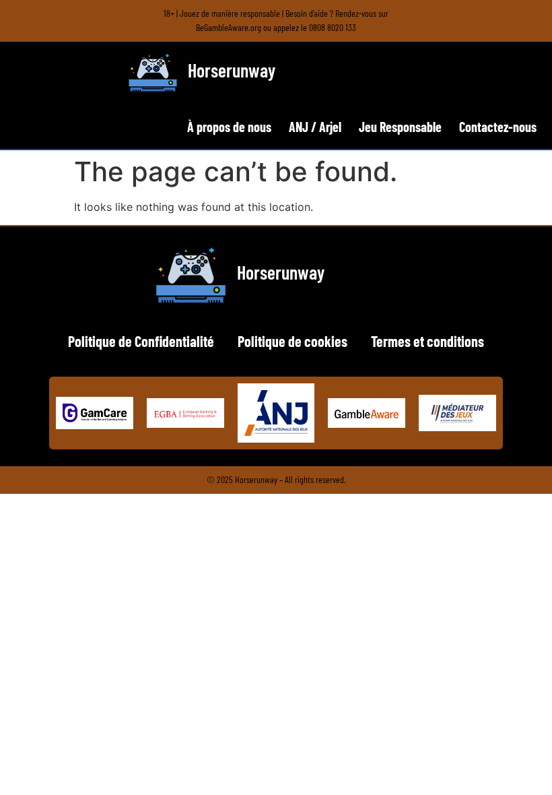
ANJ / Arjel (315, 127)
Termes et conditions (427, 341)
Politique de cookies (292, 341)
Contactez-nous (498, 127)
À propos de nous (229, 127)
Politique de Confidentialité (141, 341)
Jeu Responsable (400, 127)
